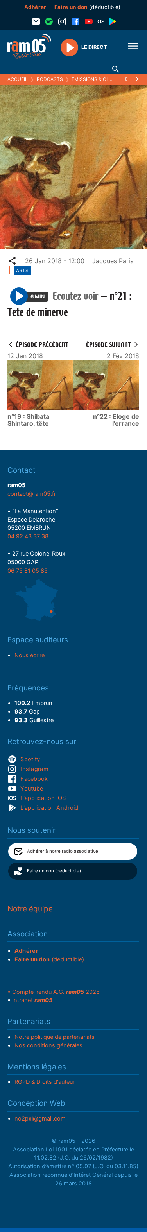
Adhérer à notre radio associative (62, 851)
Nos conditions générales (48, 1045)
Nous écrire (29, 655)
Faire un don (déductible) (54, 870)
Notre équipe (30, 908)
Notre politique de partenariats (54, 1036)
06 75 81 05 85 (27, 570)
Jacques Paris (112, 261)
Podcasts (50, 79)
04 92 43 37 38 (27, 536)
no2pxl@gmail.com (40, 1118)
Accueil (17, 79)
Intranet (32, 1000)
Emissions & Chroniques (103, 79)
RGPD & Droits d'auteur (44, 1081)
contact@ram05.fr (31, 493)
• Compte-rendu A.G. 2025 (53, 991)
